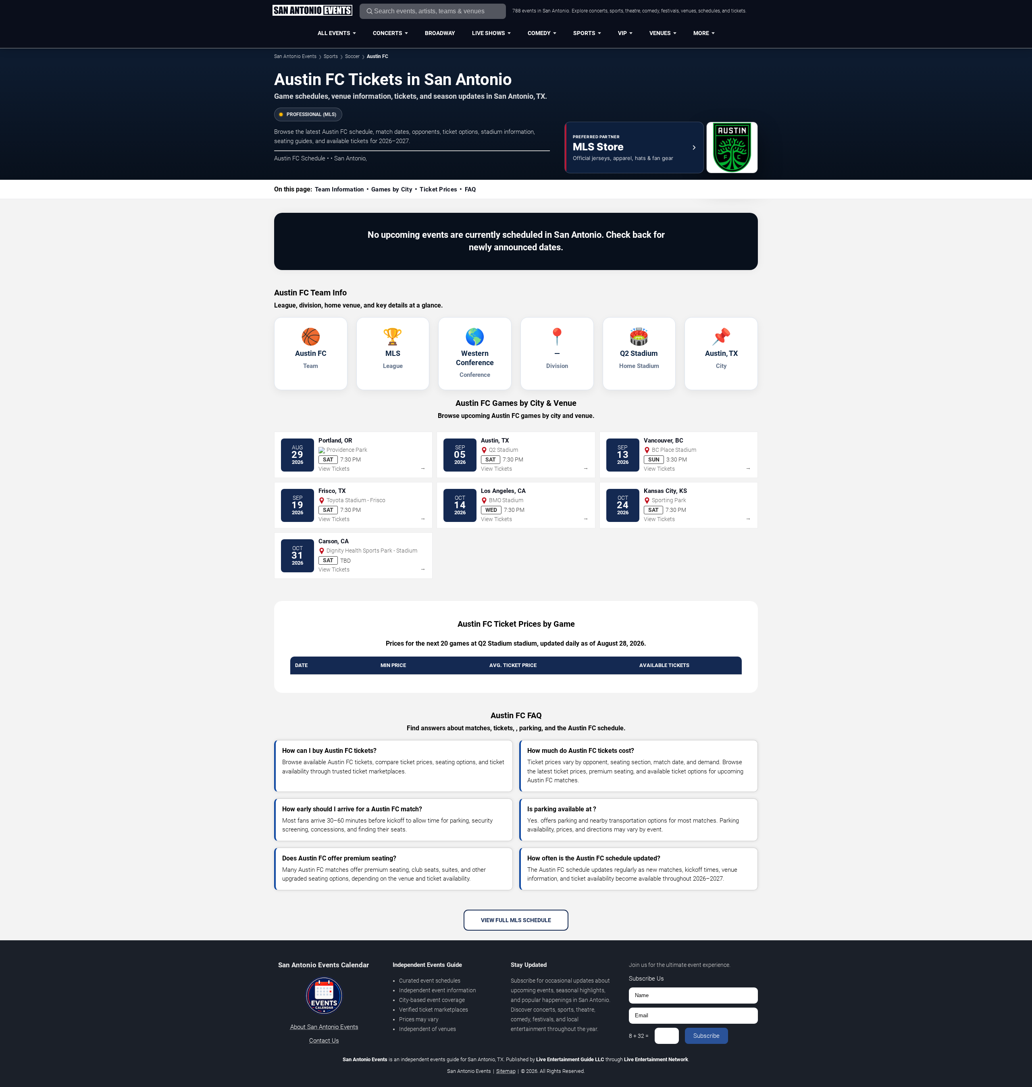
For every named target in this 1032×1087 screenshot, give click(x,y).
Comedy (539, 33)
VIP (622, 33)
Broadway (440, 33)
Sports (584, 33)
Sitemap (506, 1071)
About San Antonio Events (324, 1027)
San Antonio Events (295, 56)
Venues (660, 33)
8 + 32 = (639, 1036)
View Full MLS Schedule (516, 920)
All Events (334, 33)
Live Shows (488, 33)
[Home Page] (312, 10)
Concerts (387, 33)
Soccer (352, 56)
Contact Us (324, 1040)
